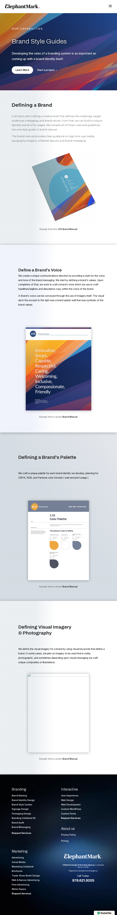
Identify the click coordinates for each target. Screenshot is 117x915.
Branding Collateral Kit (24, 818)
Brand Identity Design (23, 800)
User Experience (69, 795)
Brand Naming (19, 795)
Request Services (21, 833)
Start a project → (47, 69)
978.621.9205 (83, 880)
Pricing (64, 841)
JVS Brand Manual (67, 229)
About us (68, 829)
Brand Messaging (21, 827)
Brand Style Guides (22, 804)
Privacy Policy (68, 834)
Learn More (22, 69)
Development (73, 804)
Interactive (69, 789)
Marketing (19, 851)
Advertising (18, 857)
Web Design (67, 800)
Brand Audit (18, 822)
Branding (19, 789)
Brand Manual (70, 416)
